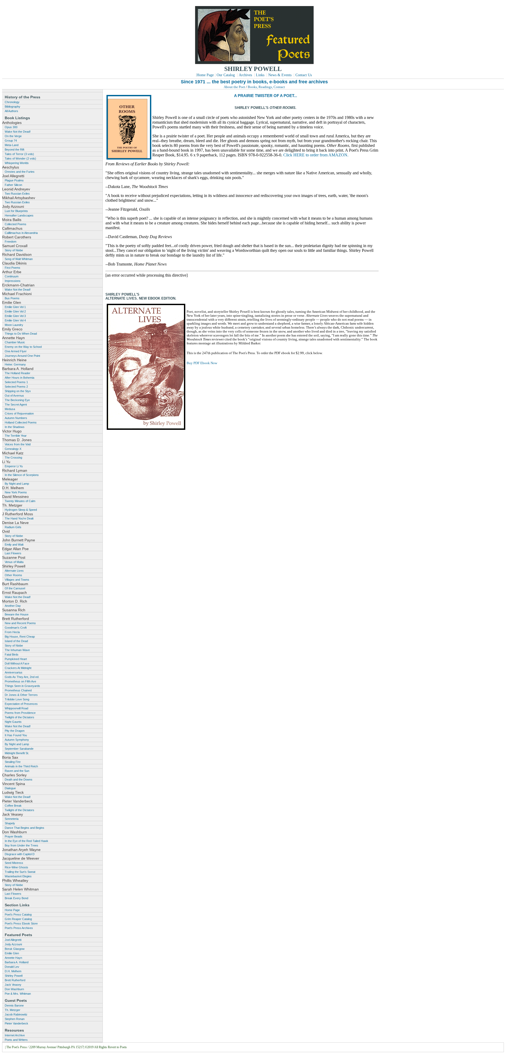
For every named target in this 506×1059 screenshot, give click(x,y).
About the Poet (234, 87)
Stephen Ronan (15, 1019)
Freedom (10, 241)
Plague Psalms (14, 180)
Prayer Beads (13, 836)
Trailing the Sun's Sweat (20, 871)
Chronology (12, 102)
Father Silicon (13, 184)
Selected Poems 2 (16, 386)
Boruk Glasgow (15, 948)
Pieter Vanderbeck (16, 1023)
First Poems (12, 267)
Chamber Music (15, 342)
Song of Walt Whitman (19, 259)
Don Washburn (14, 989)
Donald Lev (12, 966)
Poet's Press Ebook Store (21, 923)
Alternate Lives (14, 570)
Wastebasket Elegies (18, 876)
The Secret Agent (16, 404)
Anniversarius (13, 672)
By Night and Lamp (17, 483)
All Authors (11, 111)
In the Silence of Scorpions (22, 474)
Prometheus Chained (18, 690)
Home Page (205, 75)
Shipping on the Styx (18, 391)
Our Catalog (226, 75)
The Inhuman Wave (17, 650)
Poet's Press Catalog (18, 914)
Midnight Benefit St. (17, 753)
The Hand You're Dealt (19, 518)
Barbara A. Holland (16, 962)
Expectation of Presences (21, 703)
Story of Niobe (14, 250)
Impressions (13, 280)
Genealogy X (13, 448)
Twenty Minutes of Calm (20, 501)
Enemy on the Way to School (23, 346)
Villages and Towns (17, 579)
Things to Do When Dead (21, 333)
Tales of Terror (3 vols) (19, 154)
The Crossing (13, 457)
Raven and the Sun (17, 770)
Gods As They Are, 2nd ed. (22, 676)
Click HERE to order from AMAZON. (315, 155)
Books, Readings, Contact (266, 87)
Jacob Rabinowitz (16, 1014)
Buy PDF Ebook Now (202, 363)
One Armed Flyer (16, 351)
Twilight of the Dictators (19, 717)
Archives (245, 75)
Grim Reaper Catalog (18, 919)
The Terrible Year (16, 435)
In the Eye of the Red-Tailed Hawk (26, 841)
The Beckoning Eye (17, 400)
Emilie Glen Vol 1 (15, 307)
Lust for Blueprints (16, 211)
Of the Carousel (15, 588)
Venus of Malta (14, 562)
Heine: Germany (15, 364)
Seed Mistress (14, 862)
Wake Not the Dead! (18, 131)
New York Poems (16, 492)
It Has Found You (16, 735)
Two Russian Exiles (17, 193)
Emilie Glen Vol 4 (15, 320)
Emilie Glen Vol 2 (15, 311)
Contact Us (303, 75)
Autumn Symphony (17, 739)
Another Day (13, 605)
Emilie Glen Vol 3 (15, 315)
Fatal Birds (11, 654)
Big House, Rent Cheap (20, 636)
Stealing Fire (13, 761)
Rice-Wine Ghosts (16, 867)
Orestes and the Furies (20, 171)
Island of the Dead (16, 641)
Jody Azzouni (13, 944)
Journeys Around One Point (22, 355)
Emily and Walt (14, 544)
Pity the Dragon (15, 730)
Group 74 (11, 140)
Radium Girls (13, 527)
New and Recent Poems (20, 623)
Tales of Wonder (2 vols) (20, 158)
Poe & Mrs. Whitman (18, 993)
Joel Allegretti (13, 939)
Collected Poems (15, 224)
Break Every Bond (16, 898)
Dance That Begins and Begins (24, 827)
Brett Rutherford (15, 980)
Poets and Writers (16, 1039)
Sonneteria (11, 818)
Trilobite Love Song (17, 699)
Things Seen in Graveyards (22, 685)
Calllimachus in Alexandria (21, 232)
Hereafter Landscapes (19, 215)
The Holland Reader (17, 373)
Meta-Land (11, 145)
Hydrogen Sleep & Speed (21, 509)
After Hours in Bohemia (19, 377)
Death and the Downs (18, 779)
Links (260, 75)
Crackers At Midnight (18, 668)
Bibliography (12, 106)
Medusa (10, 409)
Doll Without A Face (17, 663)
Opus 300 (11, 127)
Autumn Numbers (16, 418)
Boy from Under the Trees (21, 845)
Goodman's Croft (16, 627)
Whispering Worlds (17, 163)
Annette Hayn (13, 957)
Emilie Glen (12, 953)
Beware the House (16, 614)
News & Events (279, 75)
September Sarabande (19, 748)
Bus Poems (12, 298)
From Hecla (12, 632)
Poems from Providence (20, 712)
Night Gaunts (13, 721)
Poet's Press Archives (19, 928)
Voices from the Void (18, 444)
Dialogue (10, 788)
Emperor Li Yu (14, 466)
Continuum (11, 276)
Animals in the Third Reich (21, 766)
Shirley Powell (13, 975)
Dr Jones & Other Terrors (21, 694)
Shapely (10, 823)
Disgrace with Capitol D (20, 854)
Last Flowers (13, 553)
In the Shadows (15, 427)
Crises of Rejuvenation (19, 413)
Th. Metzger (12, 1010)
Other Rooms (13, 575)
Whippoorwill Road (16, 708)
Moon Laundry (14, 324)
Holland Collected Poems (21, 422)
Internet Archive (15, 1035)
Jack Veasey (13, 984)
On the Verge (13, 136)
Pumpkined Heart (16, 659)
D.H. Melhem (13, 971)
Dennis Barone (14, 1005)
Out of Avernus (14, 395)
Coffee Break (13, 805)
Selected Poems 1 (16, 382)
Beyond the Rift (14, 149)
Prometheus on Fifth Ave (20, 681)
